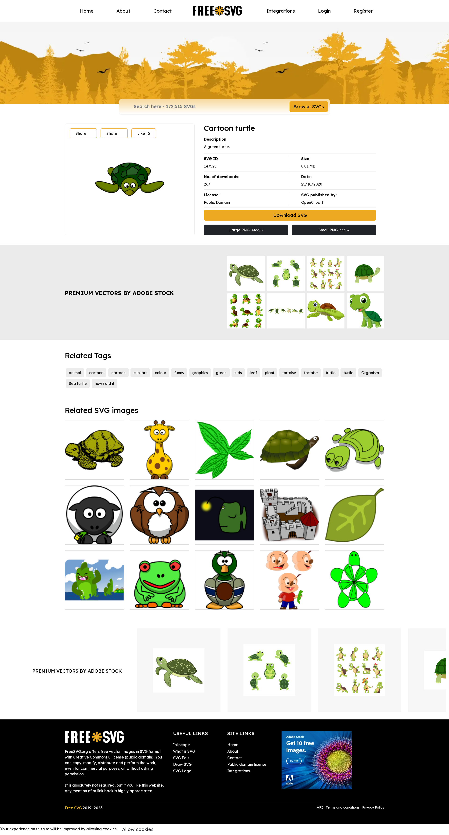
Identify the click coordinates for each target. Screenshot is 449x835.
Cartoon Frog (147, 603)
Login (324, 11)
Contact (162, 11)
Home (87, 11)
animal (75, 372)
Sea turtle (78, 383)
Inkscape (181, 744)
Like (143, 133)
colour (160, 372)
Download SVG (290, 215)
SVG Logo (182, 771)
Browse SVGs (308, 106)
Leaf (334, 538)
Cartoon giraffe (149, 473)
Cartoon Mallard (215, 603)
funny (179, 372)
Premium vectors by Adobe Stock (119, 292)
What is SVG (184, 751)
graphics (200, 372)
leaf (253, 372)
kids (238, 372)
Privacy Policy (373, 807)
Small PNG (334, 230)
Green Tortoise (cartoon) (352, 473)
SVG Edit (181, 757)
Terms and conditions (342, 807)
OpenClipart (312, 202)
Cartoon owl (146, 538)
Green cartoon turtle (283, 473)
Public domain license (246, 764)
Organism (370, 372)
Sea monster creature (89, 603)
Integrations (281, 11)
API (320, 807)
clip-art (140, 372)
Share (81, 133)
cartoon (96, 372)
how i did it (104, 383)
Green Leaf (210, 473)
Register (363, 11)
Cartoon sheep (83, 538)
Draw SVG (182, 764)
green (221, 372)
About (123, 11)
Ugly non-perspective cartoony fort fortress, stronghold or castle (289, 532)
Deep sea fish (212, 538)
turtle (331, 372)
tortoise (289, 372)
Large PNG (246, 230)
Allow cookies (137, 829)
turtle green (340, 603)
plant (269, 372)
